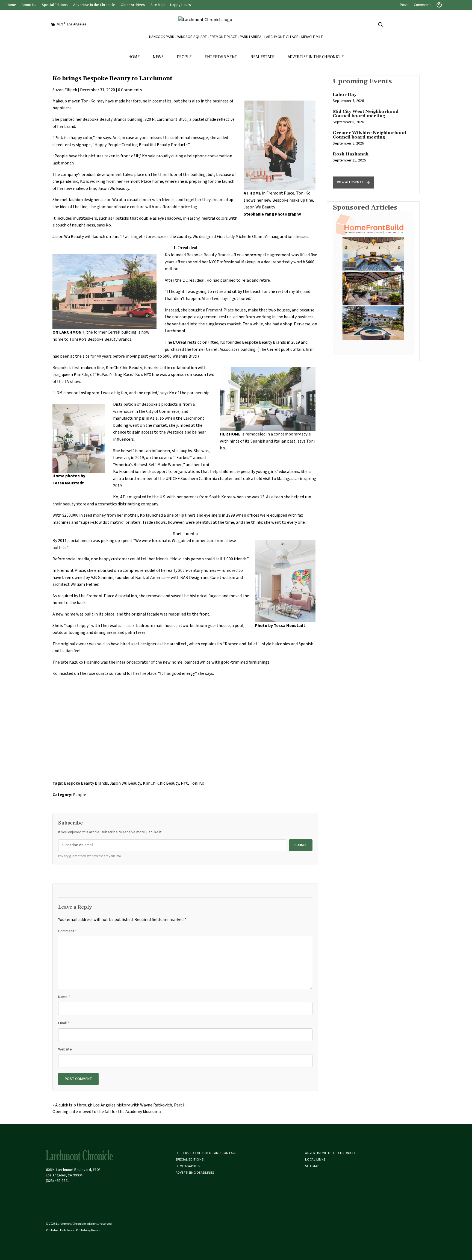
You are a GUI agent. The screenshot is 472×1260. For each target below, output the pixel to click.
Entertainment (221, 57)
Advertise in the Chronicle (94, 5)
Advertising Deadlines (195, 1172)
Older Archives (133, 5)
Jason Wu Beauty (125, 783)
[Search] (380, 24)
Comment (67, 931)
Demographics (188, 1166)
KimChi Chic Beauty (161, 783)
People (184, 57)
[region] (373, 134)
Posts (404, 5)
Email (63, 1023)
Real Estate (262, 57)
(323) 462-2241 (57, 1181)
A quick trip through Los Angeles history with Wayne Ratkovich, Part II (120, 1105)
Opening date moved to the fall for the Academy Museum (105, 1112)
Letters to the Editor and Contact (206, 1153)
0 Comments (130, 90)
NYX (184, 783)
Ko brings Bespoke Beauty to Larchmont (112, 78)
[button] (353, 182)
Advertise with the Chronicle (330, 1153)
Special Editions (55, 5)
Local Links (315, 1159)
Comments (423, 5)
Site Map (158, 5)
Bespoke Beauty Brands (104, 119)
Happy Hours (180, 5)
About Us (29, 5)
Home (11, 5)
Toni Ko (197, 783)
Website (65, 1049)
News (158, 57)
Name (64, 997)
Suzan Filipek (64, 90)
